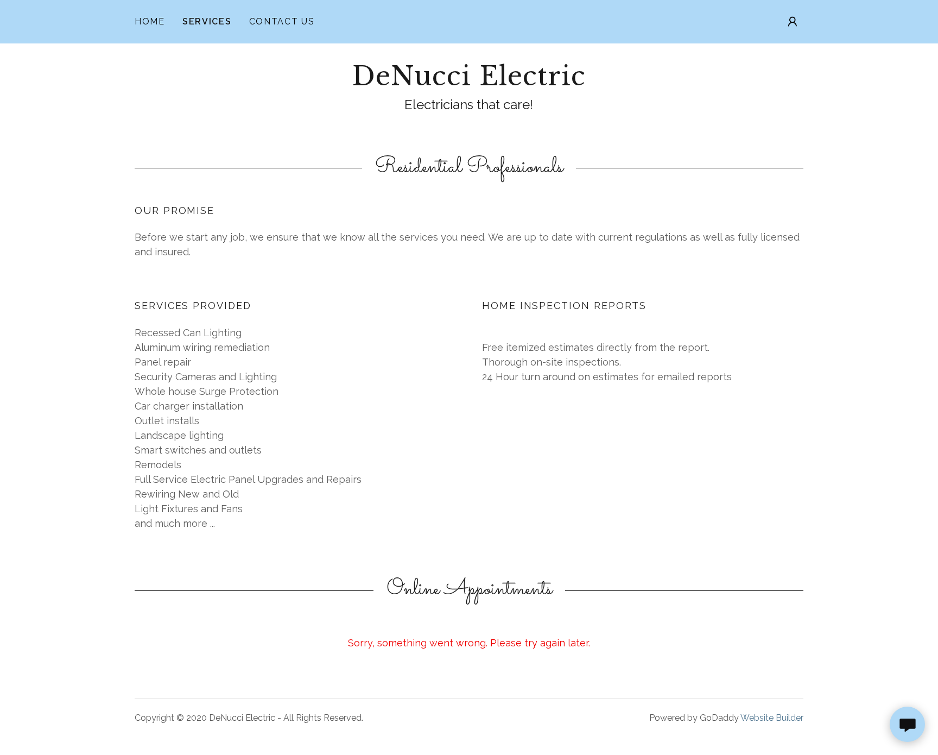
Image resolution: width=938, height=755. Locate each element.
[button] (792, 22)
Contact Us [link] (282, 21)
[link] (468, 81)
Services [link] (207, 21)
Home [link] (150, 21)
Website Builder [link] (771, 718)
